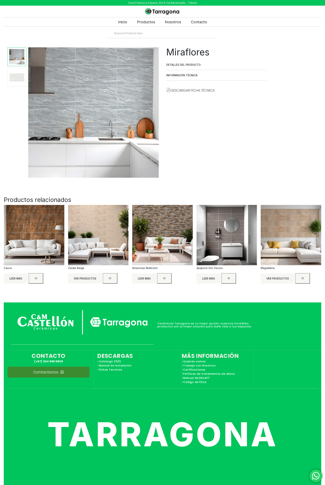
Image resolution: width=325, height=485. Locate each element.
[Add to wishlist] (36, 278)
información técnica (181, 75)
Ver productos (85, 278)
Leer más (15, 278)
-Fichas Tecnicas (109, 370)
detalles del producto (183, 64)
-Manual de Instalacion (114, 365)
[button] (216, 65)
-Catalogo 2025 (109, 361)
